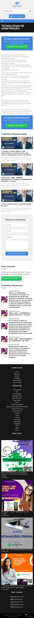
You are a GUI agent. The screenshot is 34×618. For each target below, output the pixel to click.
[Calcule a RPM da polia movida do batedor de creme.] (17, 196)
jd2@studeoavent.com (16, 602)
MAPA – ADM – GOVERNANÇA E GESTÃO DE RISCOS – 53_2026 (19, 314)
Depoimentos (17, 380)
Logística (17, 417)
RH (17, 426)
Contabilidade (17, 394)
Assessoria (17, 374)
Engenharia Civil (17, 398)
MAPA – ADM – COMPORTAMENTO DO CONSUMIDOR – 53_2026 (21, 340)
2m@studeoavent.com (16, 597)
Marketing (17, 419)
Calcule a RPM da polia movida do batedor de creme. (16, 205)
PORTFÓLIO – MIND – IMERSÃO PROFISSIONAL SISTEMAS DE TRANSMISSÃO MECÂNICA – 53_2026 (16, 179)
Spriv (17, 430)
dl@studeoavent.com (16, 607)
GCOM (17, 402)
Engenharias (17, 400)
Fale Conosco (17, 16)
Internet (17, 413)
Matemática (17, 421)
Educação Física (17, 396)
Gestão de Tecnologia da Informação (17, 406)
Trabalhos (17, 378)
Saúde (17, 428)
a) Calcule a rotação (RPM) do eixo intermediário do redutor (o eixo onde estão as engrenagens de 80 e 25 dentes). (16, 153)
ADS (17, 392)
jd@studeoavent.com (16, 599)
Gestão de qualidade (17, 404)
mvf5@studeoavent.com (16, 604)
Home (17, 371)
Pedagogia (17, 423)
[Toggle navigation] (2, 21)
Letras (17, 415)
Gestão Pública (17, 411)
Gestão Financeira (17, 409)
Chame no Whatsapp (16, 47)
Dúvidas (17, 376)
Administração (17, 389)
